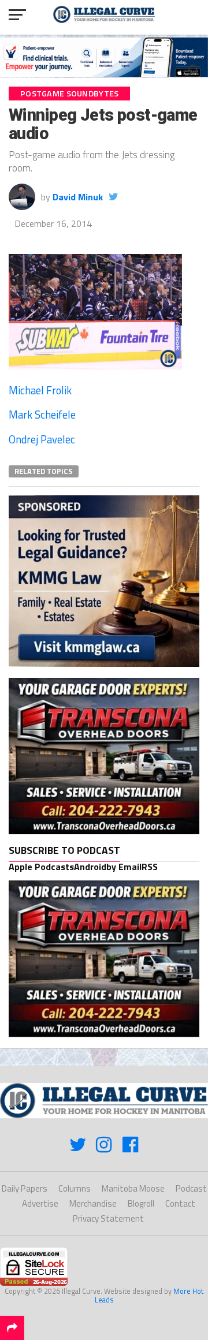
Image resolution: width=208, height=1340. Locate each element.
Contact (180, 1203)
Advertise (40, 1203)
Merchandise (93, 1203)
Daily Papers (24, 1188)
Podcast (191, 1188)
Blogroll (141, 1203)
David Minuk (78, 197)
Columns (74, 1188)
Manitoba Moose (133, 1188)
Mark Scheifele (42, 414)
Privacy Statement (108, 1218)
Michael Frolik (40, 390)
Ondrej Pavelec (42, 439)
